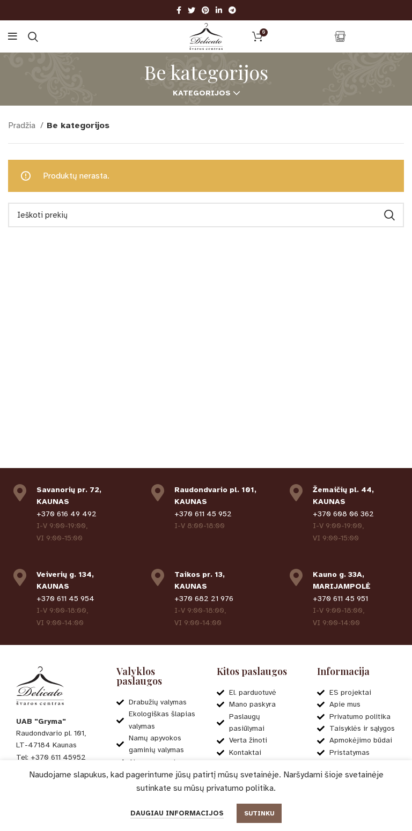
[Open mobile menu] (13, 36)
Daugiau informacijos (177, 813)
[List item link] (55, 757)
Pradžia (23, 125)
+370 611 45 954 (65, 598)
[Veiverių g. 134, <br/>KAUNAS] (19, 577)
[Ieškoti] (33, 36)
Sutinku (259, 813)
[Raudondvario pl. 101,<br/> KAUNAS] (157, 492)
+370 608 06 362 (343, 513)
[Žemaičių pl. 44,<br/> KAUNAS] (296, 492)
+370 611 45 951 (340, 598)
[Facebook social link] (179, 10)
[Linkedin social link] (218, 10)
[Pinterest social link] (205, 10)
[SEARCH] (389, 215)
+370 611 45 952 (203, 513)
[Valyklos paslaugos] (340, 36)
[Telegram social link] (232, 10)
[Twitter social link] (191, 10)
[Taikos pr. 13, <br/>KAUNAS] (157, 577)
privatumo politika (240, 788)
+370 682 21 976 (203, 598)
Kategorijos (202, 93)
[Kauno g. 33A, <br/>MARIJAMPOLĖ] (296, 577)
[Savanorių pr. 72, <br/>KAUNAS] (19, 492)
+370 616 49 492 (66, 513)
